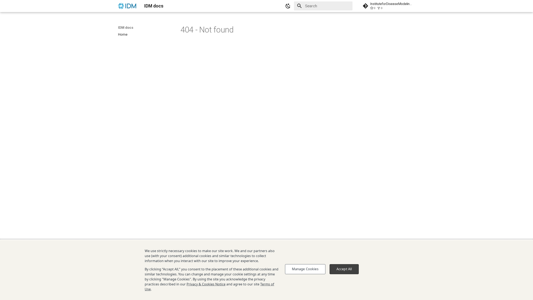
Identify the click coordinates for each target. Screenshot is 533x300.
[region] (266, 270)
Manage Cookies (305, 269)
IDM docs (125, 27)
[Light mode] (288, 6)
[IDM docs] (127, 6)
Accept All (344, 269)
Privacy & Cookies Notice (206, 284)
